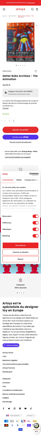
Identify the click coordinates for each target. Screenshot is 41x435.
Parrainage (7, 401)
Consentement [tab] (7, 180)
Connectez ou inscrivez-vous (19, 94)
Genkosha (7, 71)
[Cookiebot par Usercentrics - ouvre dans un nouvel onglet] (29, 174)
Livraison (6, 382)
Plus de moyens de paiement (20, 142)
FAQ (4, 386)
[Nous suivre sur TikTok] (31, 408)
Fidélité (6, 398)
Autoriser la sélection (20, 252)
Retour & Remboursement (14, 394)
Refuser (20, 259)
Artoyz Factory (9, 368)
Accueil (5, 16)
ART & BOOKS (12, 16)
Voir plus (6, 108)
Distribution (7, 372)
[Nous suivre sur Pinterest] (20, 408)
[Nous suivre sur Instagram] (14, 408)
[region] (20, 283)
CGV (4, 356)
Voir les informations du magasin (17, 157)
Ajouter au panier (21, 130)
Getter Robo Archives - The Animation (26, 16)
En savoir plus (31, 2)
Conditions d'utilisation (12, 390)
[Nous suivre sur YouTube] (25, 408)
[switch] (36, 222)
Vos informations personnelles (16, 364)
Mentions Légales (10, 360)
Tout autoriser (20, 245)
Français (30, 415)
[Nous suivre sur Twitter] (9, 408)
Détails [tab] (19, 180)
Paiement (7, 379)
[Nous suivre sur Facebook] (4, 408)
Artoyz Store (8, 352)
